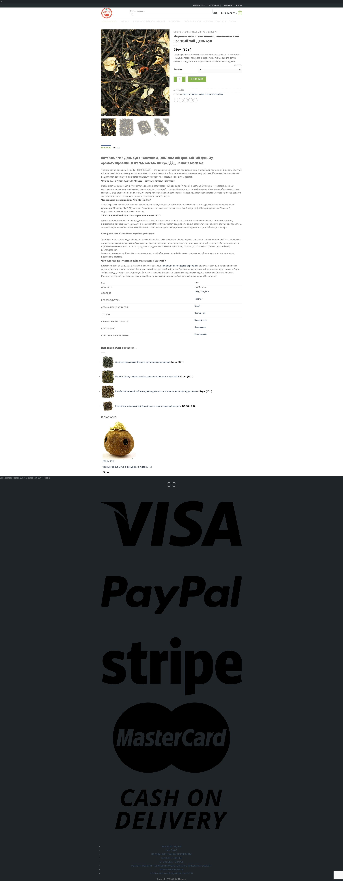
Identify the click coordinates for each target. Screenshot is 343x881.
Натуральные (201, 334)
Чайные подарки (171, 858)
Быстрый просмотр (113, 473)
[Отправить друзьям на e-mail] (185, 100)
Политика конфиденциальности (171, 873)
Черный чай (200, 313)
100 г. (197, 292)
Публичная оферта (171, 869)
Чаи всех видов (197, 94)
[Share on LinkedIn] (195, 100)
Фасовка (178, 69)
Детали (116, 148)
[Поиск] (132, 15)
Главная (177, 32)
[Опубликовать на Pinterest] (190, 100)
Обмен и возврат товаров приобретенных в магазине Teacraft (171, 866)
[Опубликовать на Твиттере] (181, 100)
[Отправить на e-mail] (174, 484)
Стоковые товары (171, 862)
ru (237, 5)
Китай (197, 306)
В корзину (197, 79)
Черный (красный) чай (194, 32)
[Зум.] (104, 113)
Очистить (238, 65)
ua (241, 5)
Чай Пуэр (171, 850)
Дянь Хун (212, 32)
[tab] (106, 148)
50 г (207, 292)
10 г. (202, 292)
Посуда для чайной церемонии (171, 854)
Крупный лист (201, 320)
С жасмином (200, 327)
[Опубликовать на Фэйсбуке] (176, 100)
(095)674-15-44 (213, 5)
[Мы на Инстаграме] (169, 484)
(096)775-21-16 (198, 5)
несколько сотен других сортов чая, (180, 265)
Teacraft (198, 299)
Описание (106, 148)
